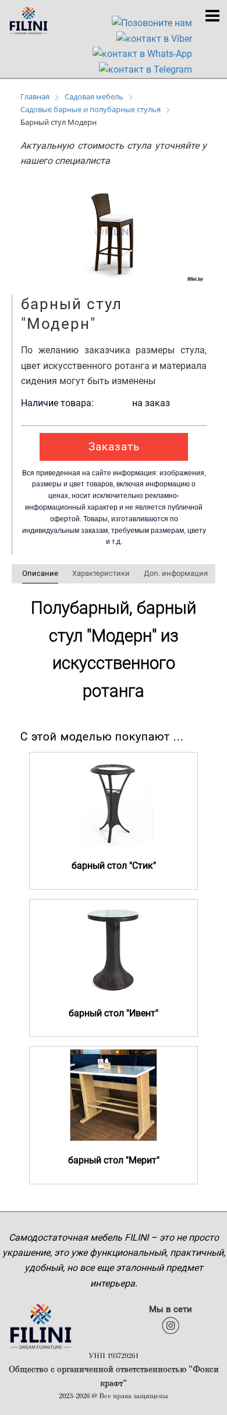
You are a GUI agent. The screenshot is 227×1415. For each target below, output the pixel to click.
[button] (193, 191)
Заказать (114, 446)
